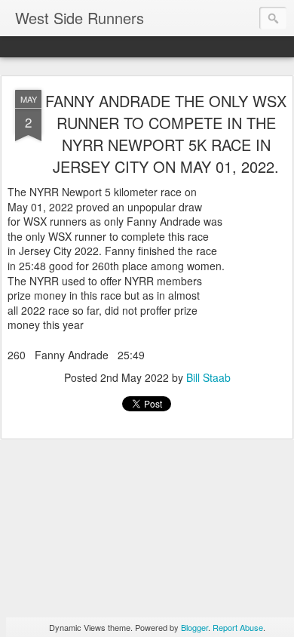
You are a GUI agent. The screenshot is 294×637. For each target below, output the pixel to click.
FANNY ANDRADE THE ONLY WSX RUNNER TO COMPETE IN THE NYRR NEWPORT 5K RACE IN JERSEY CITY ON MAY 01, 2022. (165, 133)
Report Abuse (238, 627)
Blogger (194, 627)
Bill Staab (208, 377)
